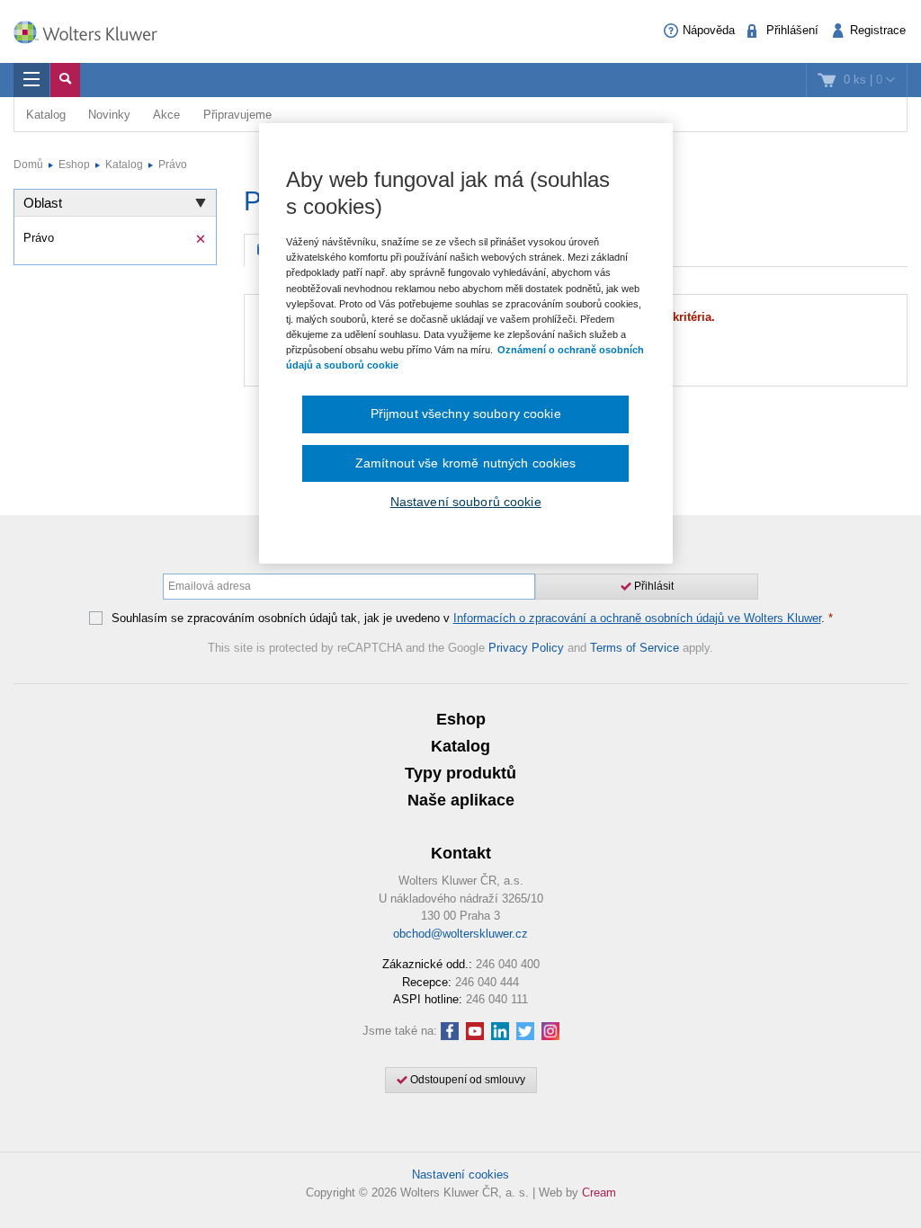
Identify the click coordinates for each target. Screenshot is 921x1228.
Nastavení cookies (460, 1174)
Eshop (74, 164)
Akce (166, 114)
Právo (172, 164)
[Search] (65, 80)
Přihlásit (652, 586)
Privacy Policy (526, 647)
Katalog (46, 114)
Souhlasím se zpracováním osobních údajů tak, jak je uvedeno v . (472, 618)
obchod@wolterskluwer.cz (460, 933)
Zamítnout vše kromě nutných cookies (466, 463)
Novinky (109, 114)
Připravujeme (237, 114)
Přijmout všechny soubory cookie (466, 413)
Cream (599, 1192)
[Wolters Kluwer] (94, 29)
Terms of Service (634, 647)
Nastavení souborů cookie (465, 501)
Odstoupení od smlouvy (466, 1079)
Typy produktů (460, 773)
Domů (28, 164)
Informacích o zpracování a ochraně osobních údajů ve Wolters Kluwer (637, 618)
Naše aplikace (460, 800)
